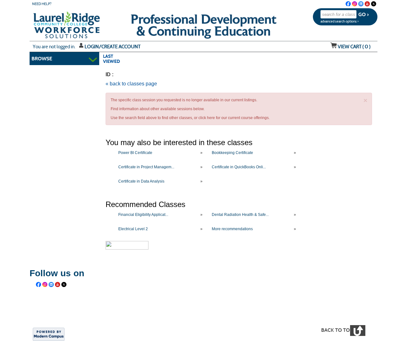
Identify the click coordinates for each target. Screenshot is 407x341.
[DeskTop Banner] (54, 23)
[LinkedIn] (360, 3)
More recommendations (232, 229)
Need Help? (42, 4)
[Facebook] (348, 3)
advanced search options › (340, 21)
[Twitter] (373, 3)
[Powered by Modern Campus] (49, 333)
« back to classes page (131, 83)
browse (41, 59)
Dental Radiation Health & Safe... (240, 214)
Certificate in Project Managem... (146, 167)
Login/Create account (113, 47)
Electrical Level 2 (133, 229)
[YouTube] (367, 3)
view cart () (354, 47)
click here (206, 118)
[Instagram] (354, 3)
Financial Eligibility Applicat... (143, 214)
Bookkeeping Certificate (232, 152)
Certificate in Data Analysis (141, 181)
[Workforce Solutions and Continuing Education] (151, 309)
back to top (337, 330)
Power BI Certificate (135, 152)
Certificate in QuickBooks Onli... (239, 167)
